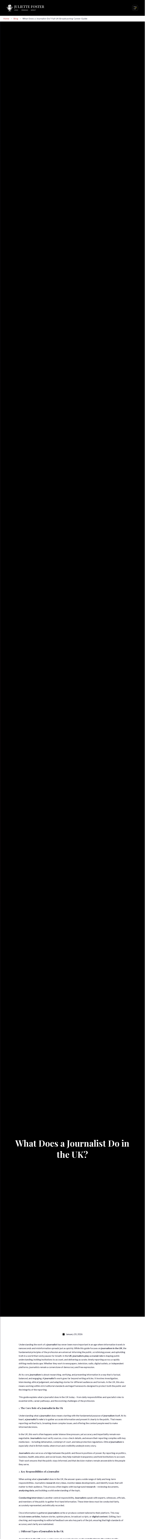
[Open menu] (135, 8)
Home (6, 18)
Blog (16, 18)
